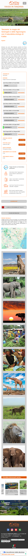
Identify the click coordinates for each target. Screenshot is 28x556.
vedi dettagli (22, 139)
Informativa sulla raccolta (8, 554)
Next (5, 498)
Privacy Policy (14, 539)
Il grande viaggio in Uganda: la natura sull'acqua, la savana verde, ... (8, 492)
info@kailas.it (16, 536)
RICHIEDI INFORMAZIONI (14, 213)
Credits (9, 539)
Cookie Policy (21, 539)
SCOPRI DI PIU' (14, 201)
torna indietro (22, 24)
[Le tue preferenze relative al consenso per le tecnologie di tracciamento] (25, 553)
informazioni (21, 92)
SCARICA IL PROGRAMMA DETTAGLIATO (15, 207)
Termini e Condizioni (6, 541)
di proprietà (13, 533)
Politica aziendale (4, 539)
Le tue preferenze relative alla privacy (14, 552)
